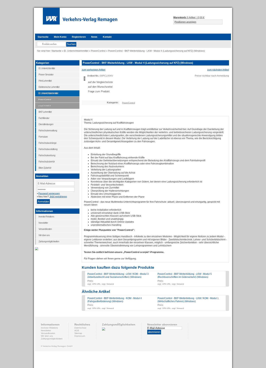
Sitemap (78, 333)
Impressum (79, 336)
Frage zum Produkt (99, 91)
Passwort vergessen (49, 193)
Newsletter (46, 330)
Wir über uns (47, 336)
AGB (76, 330)
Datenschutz (80, 328)
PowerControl (98, 51)
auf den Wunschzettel (100, 86)
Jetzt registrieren (58, 196)
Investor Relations (49, 328)
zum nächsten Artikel (218, 69)
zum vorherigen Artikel (93, 69)
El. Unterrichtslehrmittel (76, 51)
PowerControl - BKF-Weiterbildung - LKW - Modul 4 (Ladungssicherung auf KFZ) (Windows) (156, 51)
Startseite (56, 51)
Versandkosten (48, 333)
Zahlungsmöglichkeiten (52, 338)
